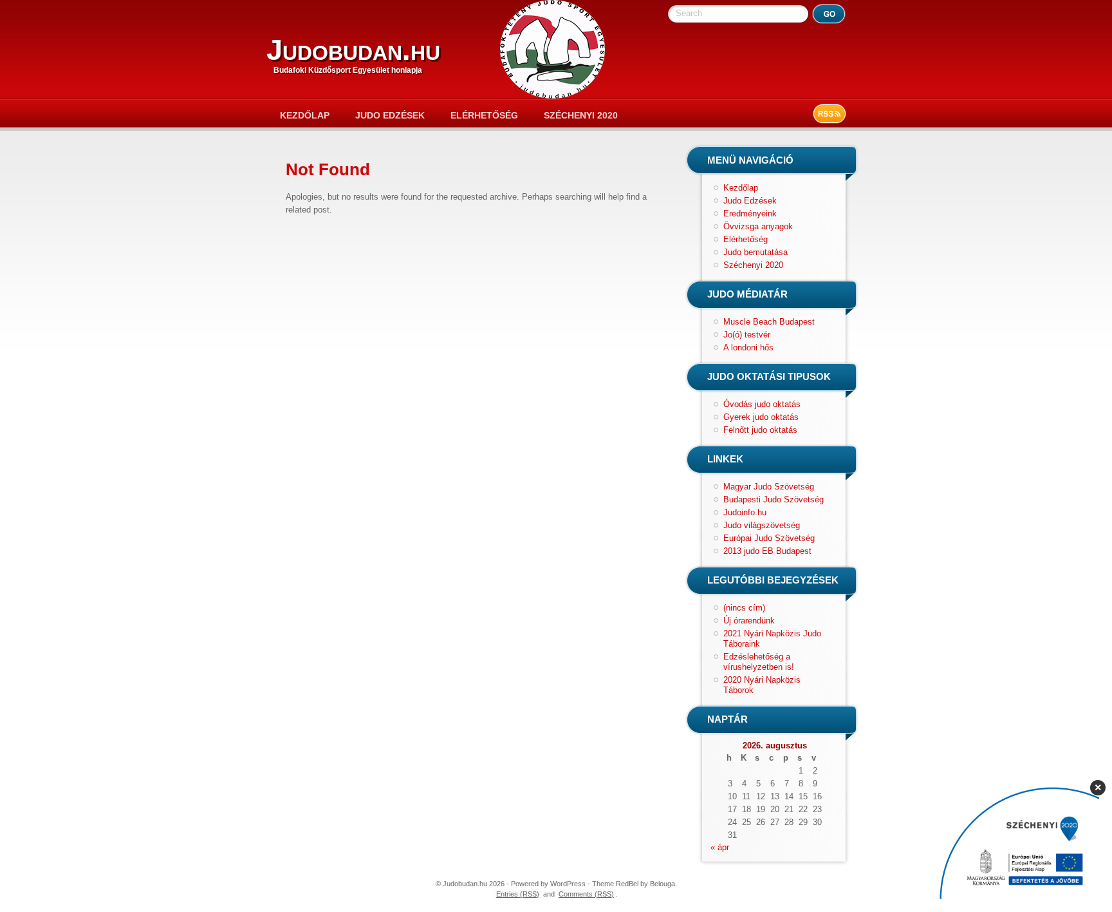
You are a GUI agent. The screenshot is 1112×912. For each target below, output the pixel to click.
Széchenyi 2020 (581, 115)
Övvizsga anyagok (758, 226)
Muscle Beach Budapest (769, 322)
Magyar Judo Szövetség (768, 486)
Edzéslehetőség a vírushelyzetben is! (758, 662)
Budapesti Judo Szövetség (773, 499)
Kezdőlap (304, 115)
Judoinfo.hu (744, 512)
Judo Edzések (390, 115)
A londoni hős (748, 347)
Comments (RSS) (586, 894)
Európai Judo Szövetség (769, 538)
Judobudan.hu (353, 49)
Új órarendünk (749, 620)
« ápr (719, 847)
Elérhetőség (484, 115)
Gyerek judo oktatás (761, 417)
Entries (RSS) (517, 894)
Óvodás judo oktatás (762, 404)
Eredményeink (750, 213)
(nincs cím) (744, 608)
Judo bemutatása (755, 252)
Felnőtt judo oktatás (760, 430)
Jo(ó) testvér (746, 334)
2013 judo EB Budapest (767, 551)
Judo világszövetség (761, 525)
